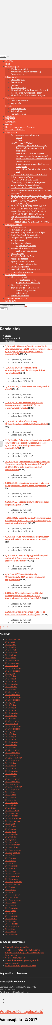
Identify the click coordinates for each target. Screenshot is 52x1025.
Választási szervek (19, 277)
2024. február (11, 715)
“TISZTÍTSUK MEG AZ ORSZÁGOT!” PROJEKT (31, 222)
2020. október (11, 815)
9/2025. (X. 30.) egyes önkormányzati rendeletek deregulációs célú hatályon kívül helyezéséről (27, 484)
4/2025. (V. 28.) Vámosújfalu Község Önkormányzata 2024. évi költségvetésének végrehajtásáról (25, 577)
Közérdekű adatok (13, 224)
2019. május (10, 860)
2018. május (10, 889)
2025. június (10, 676)
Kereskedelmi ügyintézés (22, 248)
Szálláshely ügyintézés (26, 250)
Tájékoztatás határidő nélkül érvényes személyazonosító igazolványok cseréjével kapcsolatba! (24, 952)
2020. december (12, 810)
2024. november (12, 694)
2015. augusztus (12, 926)
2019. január (10, 871)
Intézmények (11, 77)
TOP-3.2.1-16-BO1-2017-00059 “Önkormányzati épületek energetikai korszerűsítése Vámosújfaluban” (28, 182)
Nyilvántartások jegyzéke (22, 261)
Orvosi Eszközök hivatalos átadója (31, 145)
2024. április (10, 710)
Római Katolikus (18, 113)
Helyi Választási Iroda (26, 279)
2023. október (11, 723)
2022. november (12, 752)
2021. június (10, 794)
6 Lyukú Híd (16, 103)
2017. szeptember (13, 900)
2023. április (10, 739)
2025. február (11, 686)
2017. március (11, 908)
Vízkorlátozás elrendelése (17, 947)
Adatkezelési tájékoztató (21, 1011)
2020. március (11, 834)
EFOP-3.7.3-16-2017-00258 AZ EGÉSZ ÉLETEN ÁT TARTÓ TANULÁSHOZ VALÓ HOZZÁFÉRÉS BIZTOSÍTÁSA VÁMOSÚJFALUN (31, 198)
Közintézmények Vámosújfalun (25, 235)
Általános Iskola (18, 87)
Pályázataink (11, 132)
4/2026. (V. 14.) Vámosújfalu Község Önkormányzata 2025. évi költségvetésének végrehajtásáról (25, 370)
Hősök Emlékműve (19, 100)
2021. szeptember (13, 786)
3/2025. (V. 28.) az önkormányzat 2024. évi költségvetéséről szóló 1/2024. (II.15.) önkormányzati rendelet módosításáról (24, 596)
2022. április (10, 768)
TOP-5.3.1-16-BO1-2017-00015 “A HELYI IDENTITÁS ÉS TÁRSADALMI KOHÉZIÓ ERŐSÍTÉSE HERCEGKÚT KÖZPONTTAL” (29, 209)
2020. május (10, 829)
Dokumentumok (12, 338)
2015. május (10, 931)
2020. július (10, 823)
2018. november (12, 876)
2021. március (11, 802)
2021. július (10, 792)
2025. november (12, 663)
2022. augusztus (12, 760)
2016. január (10, 921)
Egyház (8, 106)
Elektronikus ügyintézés (22, 272)
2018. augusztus (12, 884)
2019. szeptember (13, 850)
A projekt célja (22, 203)
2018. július (10, 886)
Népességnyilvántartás (26, 264)
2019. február (11, 868)
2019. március (11, 865)
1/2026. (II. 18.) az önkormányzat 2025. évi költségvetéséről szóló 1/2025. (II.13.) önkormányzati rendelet (24, 405)
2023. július (10, 731)
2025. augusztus (12, 670)
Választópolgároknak (26, 290)
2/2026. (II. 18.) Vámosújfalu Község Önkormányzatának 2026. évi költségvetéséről (26, 422)
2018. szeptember (13, 881)
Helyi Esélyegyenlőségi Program (20, 127)
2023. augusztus (12, 728)
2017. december (12, 894)
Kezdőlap (9, 61)
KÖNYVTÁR (10, 119)
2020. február (11, 836)
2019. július (10, 855)
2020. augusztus (12, 821)
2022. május (10, 765)
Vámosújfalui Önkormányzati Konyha (28, 95)
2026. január (10, 657)
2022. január (10, 776)
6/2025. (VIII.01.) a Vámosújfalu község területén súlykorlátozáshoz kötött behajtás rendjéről (27, 538)
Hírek (7, 63)
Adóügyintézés (17, 240)
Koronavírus (10, 121)
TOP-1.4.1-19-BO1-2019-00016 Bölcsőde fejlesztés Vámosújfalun (29, 175)
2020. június (10, 826)
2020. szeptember (13, 818)
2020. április (10, 831)
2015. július (10, 929)
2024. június (10, 705)
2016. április (10, 913)
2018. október (11, 879)
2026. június (10, 644)
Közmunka (10, 116)
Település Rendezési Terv (22, 256)
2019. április (10, 863)
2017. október (11, 897)
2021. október (11, 784)
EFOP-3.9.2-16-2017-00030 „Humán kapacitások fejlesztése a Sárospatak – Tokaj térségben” (31, 190)
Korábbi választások (20, 295)
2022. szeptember (13, 757)
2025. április (10, 681)
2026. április (10, 649)
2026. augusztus (12, 639)
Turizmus (9, 98)
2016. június (10, 910)
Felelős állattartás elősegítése (30, 153)
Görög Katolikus (18, 108)
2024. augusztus (12, 699)
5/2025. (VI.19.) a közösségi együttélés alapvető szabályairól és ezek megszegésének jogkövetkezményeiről (26, 558)
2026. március (11, 652)
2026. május (10, 647)
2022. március (11, 771)
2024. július (10, 702)
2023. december (12, 721)
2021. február (11, 805)
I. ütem (19, 137)
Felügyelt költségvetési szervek (25, 237)
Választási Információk (15, 274)
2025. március (11, 684)
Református (16, 111)
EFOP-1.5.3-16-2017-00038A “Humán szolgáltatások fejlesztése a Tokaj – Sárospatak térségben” (27, 217)
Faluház (14, 85)
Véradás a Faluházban (15, 957)
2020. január (10, 839)
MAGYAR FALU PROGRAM (22, 142)
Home (8, 335)
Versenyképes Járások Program (25, 135)
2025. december (12, 660)
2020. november (12, 813)
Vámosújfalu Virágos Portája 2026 (20, 965)
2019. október (11, 847)
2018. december (12, 873)
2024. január (10, 718)
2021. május (10, 797)
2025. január (10, 689)
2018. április (10, 892)
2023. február (11, 744)
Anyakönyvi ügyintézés (21, 243)
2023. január (10, 747)
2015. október (11, 923)
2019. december (12, 842)
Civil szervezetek (18, 227)
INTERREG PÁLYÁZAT (15, 129)
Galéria (8, 124)
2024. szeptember (13, 697)
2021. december (12, 778)
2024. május (10, 707)
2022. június (10, 763)
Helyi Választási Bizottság (28, 282)
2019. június (10, 858)
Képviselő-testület (19, 69)
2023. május (10, 736)
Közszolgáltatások (19, 258)
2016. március (11, 915)
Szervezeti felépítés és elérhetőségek (28, 232)
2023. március (11, 742)
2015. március (11, 934)
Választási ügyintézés (20, 285)
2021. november (12, 781)
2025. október (11, 665)
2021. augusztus (12, 789)
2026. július (10, 641)
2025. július (10, 673)
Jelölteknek (21, 293)
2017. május (10, 905)
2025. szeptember (13, 668)
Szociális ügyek (17, 253)
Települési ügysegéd (20, 266)
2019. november (12, 844)
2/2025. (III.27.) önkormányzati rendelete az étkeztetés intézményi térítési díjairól (25, 613)
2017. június (10, 902)
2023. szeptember (13, 726)
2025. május (10, 678)
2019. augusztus (12, 852)
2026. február (11, 655)
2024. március (11, 713)
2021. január (10, 807)
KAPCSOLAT (10, 301)
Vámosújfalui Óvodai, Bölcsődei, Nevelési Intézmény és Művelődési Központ (29, 91)
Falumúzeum (16, 82)
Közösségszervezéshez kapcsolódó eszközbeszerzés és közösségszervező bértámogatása (33, 159)
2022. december (12, 749)
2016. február (11, 918)
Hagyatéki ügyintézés (26, 245)
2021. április (10, 800)
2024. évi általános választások (25, 287)
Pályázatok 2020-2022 (21, 229)
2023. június (10, 734)
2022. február (11, 773)
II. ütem (19, 140)
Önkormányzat (12, 66)
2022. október (11, 755)
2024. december (12, 692)
